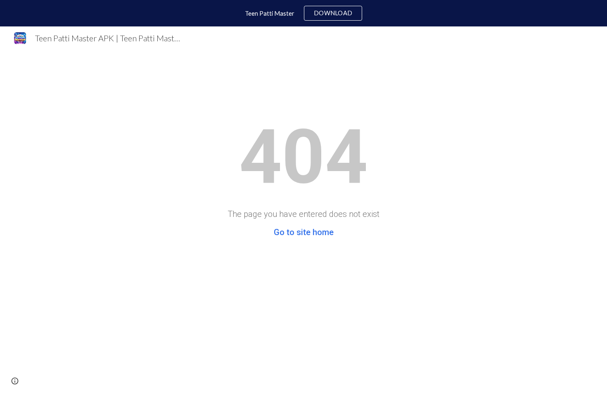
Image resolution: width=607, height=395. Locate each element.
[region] (303, 13)
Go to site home (304, 232)
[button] (15, 381)
